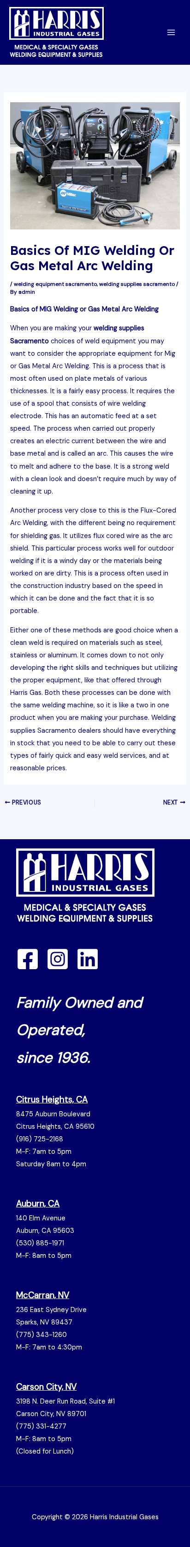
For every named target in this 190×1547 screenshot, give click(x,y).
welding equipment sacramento (55, 284)
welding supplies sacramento (137, 284)
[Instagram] (57, 959)
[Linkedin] (87, 959)
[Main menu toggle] (171, 32)
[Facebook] (27, 959)
